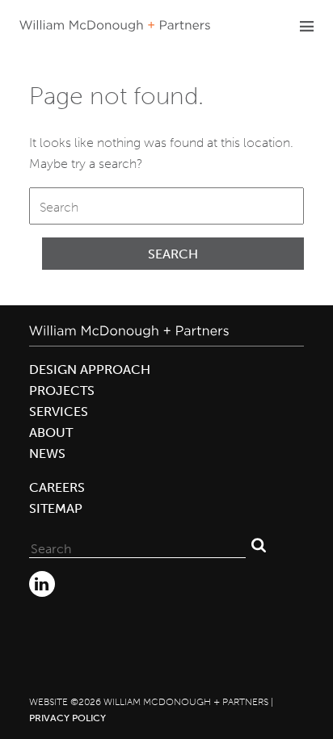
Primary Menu (306, 25)
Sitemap (55, 508)
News (47, 453)
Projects (62, 390)
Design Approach (89, 369)
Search (173, 254)
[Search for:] (166, 206)
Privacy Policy (67, 718)
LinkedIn (42, 584)
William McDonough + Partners (114, 25)
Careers (57, 487)
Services (58, 411)
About (51, 432)
